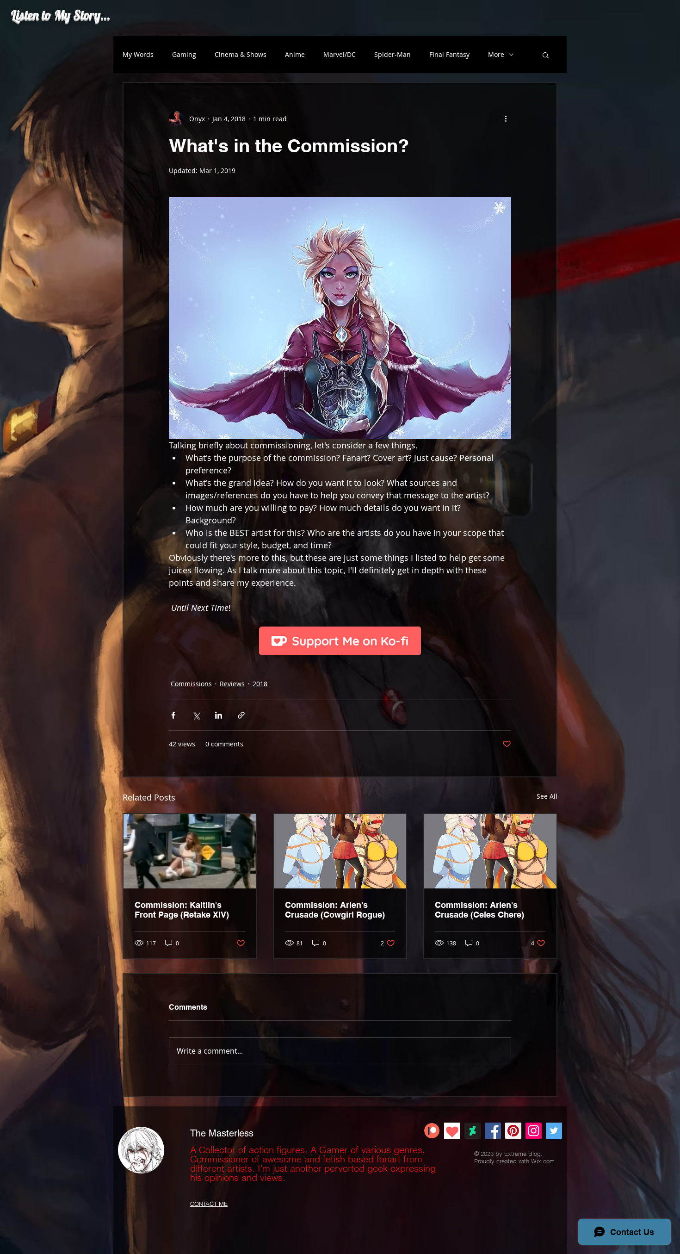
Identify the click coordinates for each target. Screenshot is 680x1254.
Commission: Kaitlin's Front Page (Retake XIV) (182, 909)
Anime (295, 54)
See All (547, 796)
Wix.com (543, 1161)
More (496, 54)
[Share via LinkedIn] (218, 715)
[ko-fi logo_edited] (452, 1131)
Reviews (232, 683)
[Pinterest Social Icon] (513, 1131)
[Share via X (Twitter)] (196, 715)
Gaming (184, 54)
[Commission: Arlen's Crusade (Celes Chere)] (490, 851)
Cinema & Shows (240, 54)
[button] (545, 54)
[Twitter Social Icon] (554, 1131)
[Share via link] (241, 715)
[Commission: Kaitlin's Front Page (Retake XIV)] (190, 851)
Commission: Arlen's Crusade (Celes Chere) (479, 909)
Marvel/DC (339, 54)
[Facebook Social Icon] (493, 1131)
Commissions (191, 683)
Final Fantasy (449, 54)
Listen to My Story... (60, 14)
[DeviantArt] (472, 1131)
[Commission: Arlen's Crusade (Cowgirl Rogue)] (340, 851)
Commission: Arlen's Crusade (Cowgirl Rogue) (335, 909)
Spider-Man (392, 54)
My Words (138, 54)
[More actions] (505, 118)
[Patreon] (432, 1131)
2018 (260, 683)
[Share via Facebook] (173, 715)
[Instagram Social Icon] (533, 1131)
